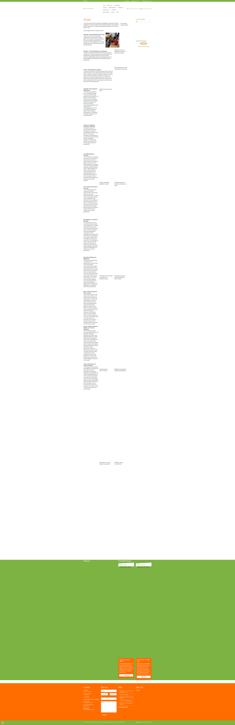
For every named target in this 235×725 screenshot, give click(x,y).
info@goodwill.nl (136, 1)
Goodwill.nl (138, 690)
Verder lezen (126, 675)
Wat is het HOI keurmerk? (124, 694)
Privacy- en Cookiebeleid (120, 722)
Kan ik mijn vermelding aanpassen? (126, 700)
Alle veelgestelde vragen (123, 707)
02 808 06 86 (127, 1)
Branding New (95, 722)
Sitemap (113, 722)
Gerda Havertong (143, 46)
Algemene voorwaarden (107, 722)
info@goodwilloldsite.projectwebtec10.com (91, 699)
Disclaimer (101, 722)
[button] (150, 1)
